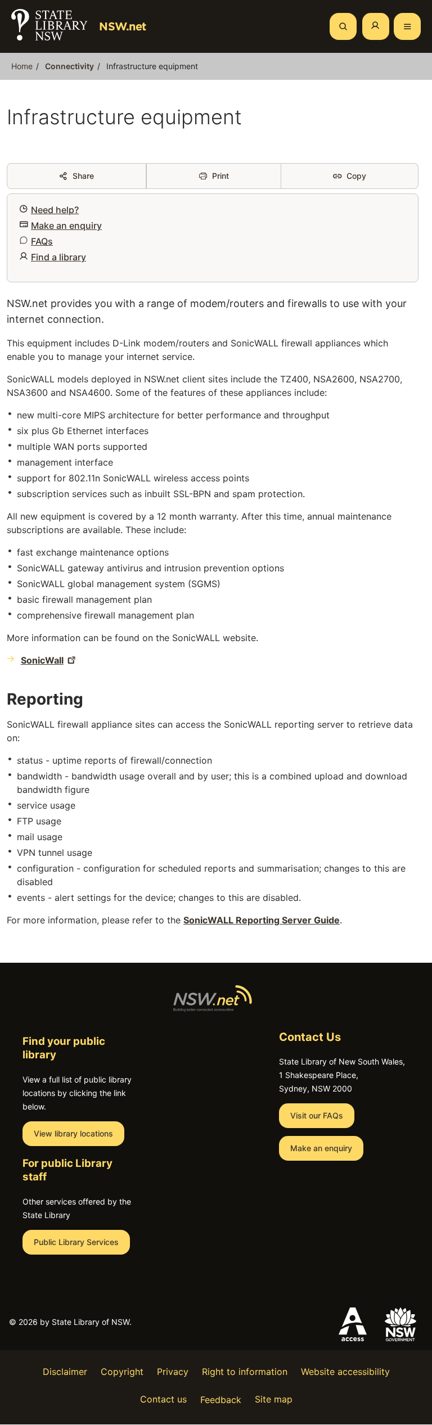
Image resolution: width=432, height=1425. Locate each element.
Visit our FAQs (316, 1115)
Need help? (55, 209)
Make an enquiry (66, 225)
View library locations (73, 1133)
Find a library (58, 257)
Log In (375, 26)
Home (22, 66)
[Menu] (407, 26)
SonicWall (42, 660)
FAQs (42, 241)
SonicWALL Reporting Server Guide (261, 920)
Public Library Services (76, 1242)
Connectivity (69, 66)
